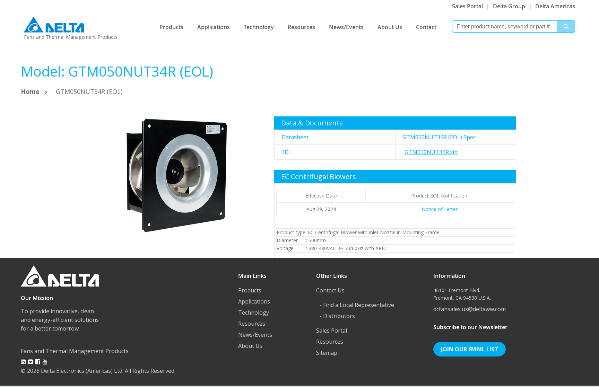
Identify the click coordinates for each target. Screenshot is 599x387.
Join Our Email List (469, 349)
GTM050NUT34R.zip (431, 152)
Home (30, 91)
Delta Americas (555, 6)
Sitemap (326, 353)
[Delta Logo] (54, 22)
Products (171, 27)
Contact (426, 27)
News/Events (346, 27)
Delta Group (509, 6)
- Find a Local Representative (357, 305)
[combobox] (513, 26)
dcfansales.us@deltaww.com (469, 309)
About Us (389, 27)
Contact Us (330, 290)
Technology (259, 27)
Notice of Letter (440, 209)
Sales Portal (467, 6)
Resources (301, 27)
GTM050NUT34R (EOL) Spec (439, 137)
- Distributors (337, 316)
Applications (213, 27)
